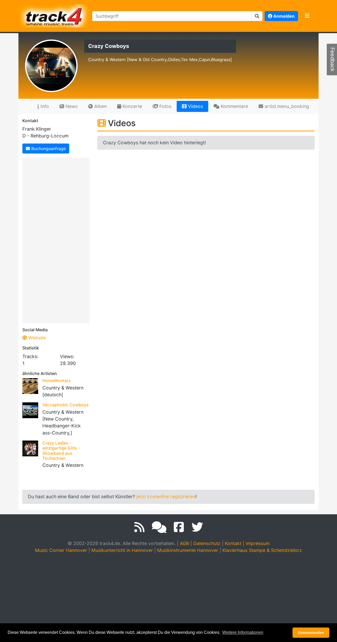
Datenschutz (207, 543)
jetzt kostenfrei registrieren (165, 496)
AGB (184, 543)
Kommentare (233, 106)
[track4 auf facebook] (179, 527)
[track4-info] (159, 527)
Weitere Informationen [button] (242, 632)
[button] (257, 16)
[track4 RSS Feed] (139, 527)
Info (44, 106)
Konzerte (131, 106)
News (71, 106)
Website (36, 337)
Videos (195, 106)
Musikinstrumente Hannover (187, 550)
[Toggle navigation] (307, 16)
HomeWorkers (56, 380)
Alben (100, 106)
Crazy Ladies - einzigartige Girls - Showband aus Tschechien (61, 450)
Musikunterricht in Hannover (122, 550)
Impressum (258, 543)
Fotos (164, 106)
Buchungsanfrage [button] (48, 148)
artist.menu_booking (286, 106)
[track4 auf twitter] (197, 527)
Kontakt (233, 543)
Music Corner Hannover (61, 550)
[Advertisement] (57, 239)
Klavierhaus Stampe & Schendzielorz (262, 550)
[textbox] (172, 16)
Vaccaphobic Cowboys (65, 404)
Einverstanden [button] (311, 632)
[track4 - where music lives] (54, 14)
